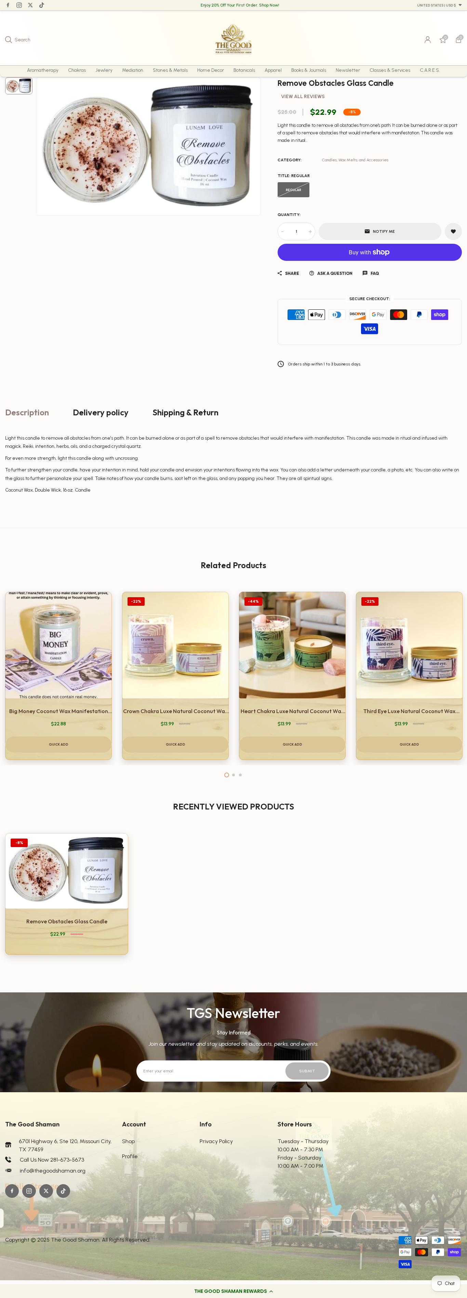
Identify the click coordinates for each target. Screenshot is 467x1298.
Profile (130, 1156)
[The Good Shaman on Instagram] (19, 5)
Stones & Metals (170, 70)
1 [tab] (226, 775)
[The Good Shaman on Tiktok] (41, 5)
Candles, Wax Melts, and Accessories (355, 160)
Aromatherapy (42, 70)
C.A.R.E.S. (430, 70)
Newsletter (348, 70)
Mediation (132, 70)
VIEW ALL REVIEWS (303, 96)
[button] (233, 1291)
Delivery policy (101, 412)
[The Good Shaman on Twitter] (30, 5)
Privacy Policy (216, 1141)
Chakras (77, 70)
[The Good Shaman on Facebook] (8, 5)
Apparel (273, 70)
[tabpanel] (58, 676)
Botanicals (244, 70)
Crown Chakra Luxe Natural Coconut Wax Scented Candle (175, 711)
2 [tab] (233, 775)
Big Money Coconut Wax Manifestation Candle (58, 711)
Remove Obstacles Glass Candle (66, 921)
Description (27, 412)
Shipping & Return (185, 412)
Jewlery (103, 70)
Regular (293, 190)
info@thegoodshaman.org (52, 1170)
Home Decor (210, 70)
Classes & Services (390, 70)
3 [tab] (240, 775)
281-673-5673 (67, 1159)
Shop (128, 1141)
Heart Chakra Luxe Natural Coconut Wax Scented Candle (292, 711)
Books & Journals (308, 70)
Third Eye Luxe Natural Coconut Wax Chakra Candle (409, 711)
